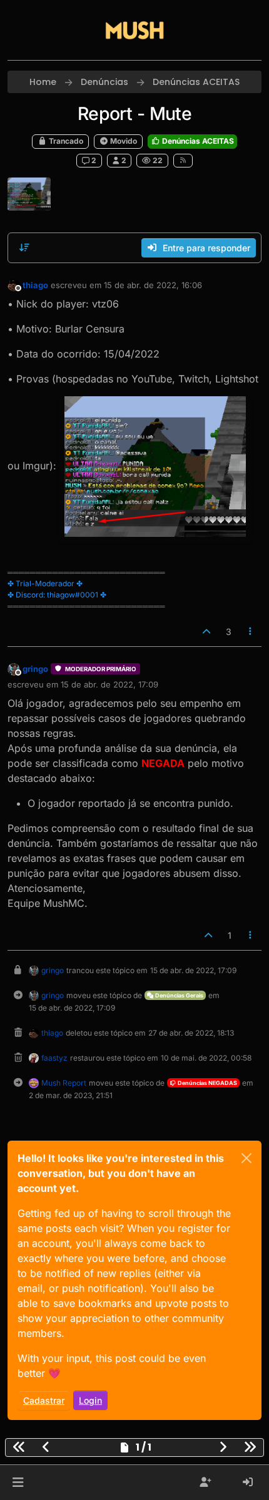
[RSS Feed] (183, 161)
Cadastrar (43, 1400)
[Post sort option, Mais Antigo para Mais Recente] (24, 247)
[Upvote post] (206, 631)
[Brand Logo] (134, 30)
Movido (122, 141)
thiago (35, 285)
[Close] (246, 1158)
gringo (35, 669)
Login (90, 1400)
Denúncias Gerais (178, 995)
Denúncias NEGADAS (206, 1082)
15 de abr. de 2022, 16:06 (153, 285)
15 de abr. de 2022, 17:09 (109, 684)
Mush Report (63, 1083)
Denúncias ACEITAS (197, 141)
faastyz (54, 1057)
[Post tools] (251, 631)
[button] (18, 1482)
